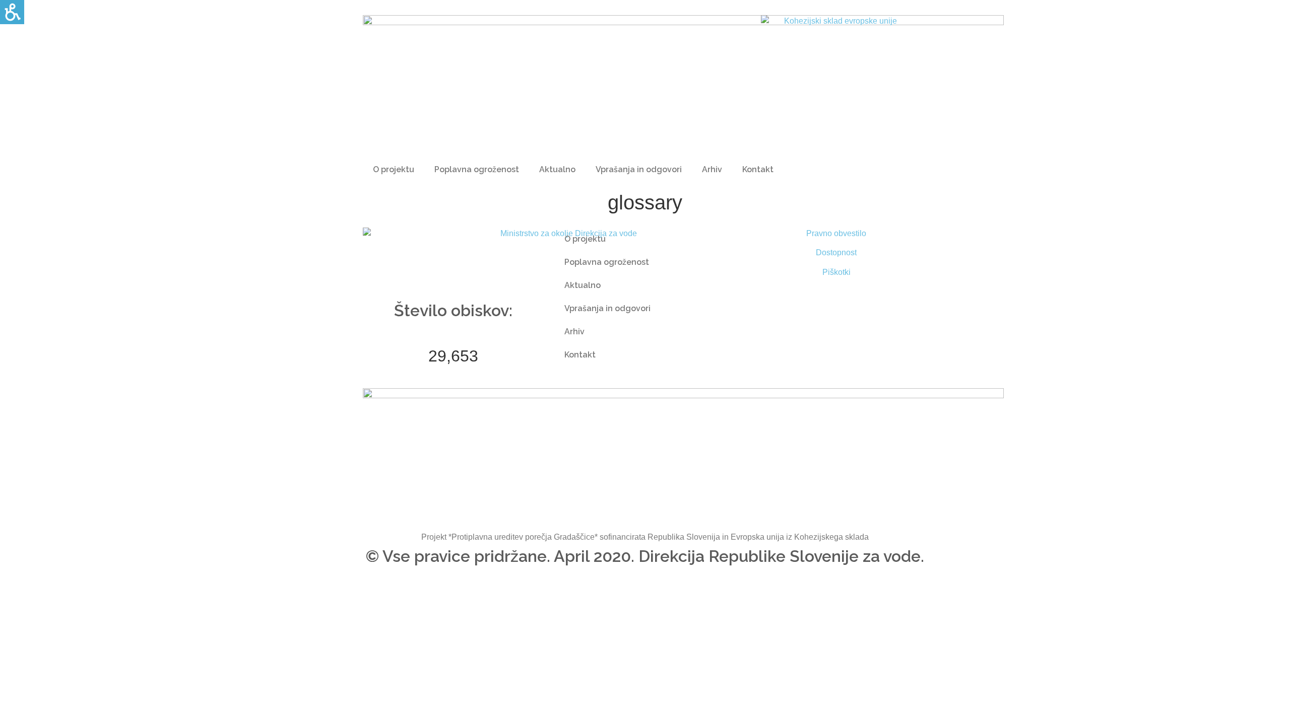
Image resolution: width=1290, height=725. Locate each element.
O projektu (393, 169)
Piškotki (836, 272)
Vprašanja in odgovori (639, 169)
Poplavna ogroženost (476, 169)
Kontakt (757, 169)
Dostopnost (836, 252)
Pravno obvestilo (836, 233)
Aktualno (557, 169)
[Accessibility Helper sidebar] (12, 12)
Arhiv (712, 169)
